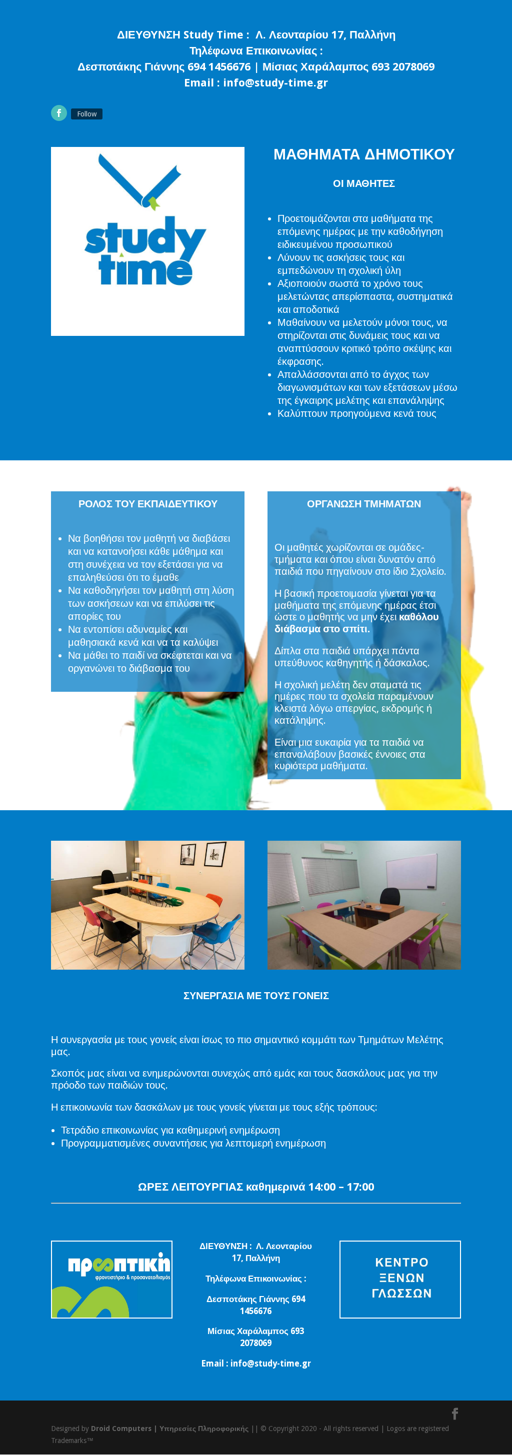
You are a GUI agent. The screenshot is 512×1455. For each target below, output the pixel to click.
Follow (86, 114)
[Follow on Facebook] (59, 113)
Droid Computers (121, 1429)
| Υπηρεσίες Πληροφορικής (201, 1429)
